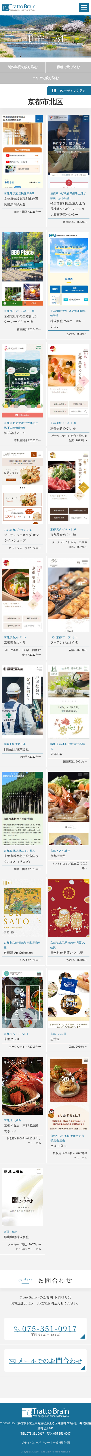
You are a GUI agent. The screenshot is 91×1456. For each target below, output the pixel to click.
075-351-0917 (35, 1433)
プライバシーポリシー (35, 1442)
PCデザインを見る (72, 91)
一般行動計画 (61, 1442)
